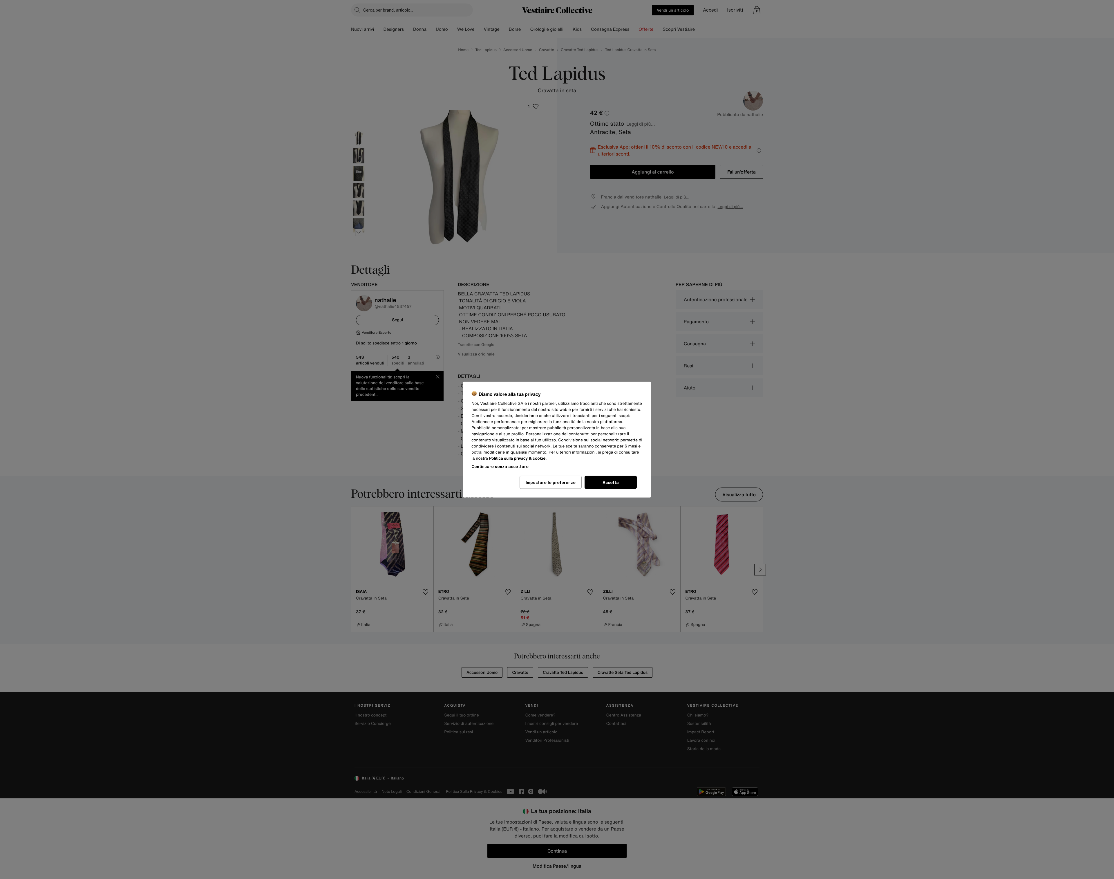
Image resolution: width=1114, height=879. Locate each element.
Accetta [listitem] (611, 482)
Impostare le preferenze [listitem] (551, 482)
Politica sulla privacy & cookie (517, 458)
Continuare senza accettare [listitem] (500, 466)
